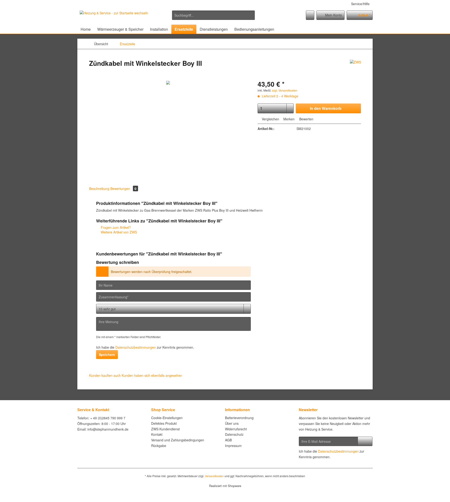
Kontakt (156, 434)
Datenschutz (234, 434)
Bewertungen (123, 188)
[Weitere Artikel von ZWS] (355, 68)
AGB (228, 440)
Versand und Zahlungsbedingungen (177, 440)
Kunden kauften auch (105, 375)
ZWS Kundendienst (165, 429)
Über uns (232, 423)
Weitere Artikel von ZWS (118, 232)
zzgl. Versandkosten (284, 90)
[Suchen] (250, 15)
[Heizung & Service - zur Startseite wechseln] (114, 16)
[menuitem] (213, 18)
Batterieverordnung (239, 417)
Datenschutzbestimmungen (135, 347)
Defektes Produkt (164, 423)
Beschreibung (99, 188)
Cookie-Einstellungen (167, 417)
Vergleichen (270, 119)
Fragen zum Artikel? (115, 227)
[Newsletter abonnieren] (365, 441)
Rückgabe (158, 445)
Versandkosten (214, 476)
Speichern (107, 354)
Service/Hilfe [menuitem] (360, 3)
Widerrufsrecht (236, 429)
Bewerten (305, 119)
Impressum (233, 445)
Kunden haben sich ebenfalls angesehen (152, 375)
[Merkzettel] (310, 15)
